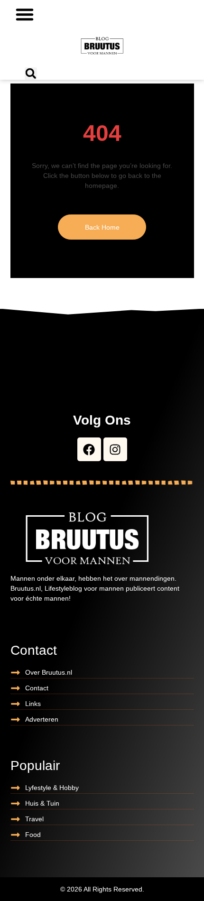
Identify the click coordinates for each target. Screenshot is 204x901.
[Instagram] (115, 449)
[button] (24, 14)
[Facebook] (89, 449)
